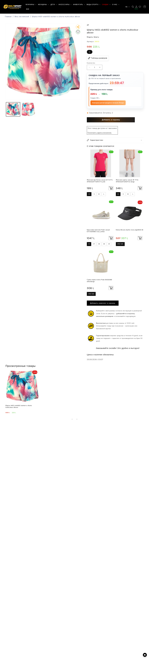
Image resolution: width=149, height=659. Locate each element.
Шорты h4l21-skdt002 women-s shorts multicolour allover (56, 16)
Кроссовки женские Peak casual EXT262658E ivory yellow (98, 230)
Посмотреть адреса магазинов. (99, 133)
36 (89, 244)
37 (94, 244)
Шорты (96, 37)
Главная (8, 16)
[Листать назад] (72, 419)
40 (109, 244)
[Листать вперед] (76, 419)
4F (88, 25)
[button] (30, 4)
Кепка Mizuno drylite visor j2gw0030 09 (129, 230)
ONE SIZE (120, 244)
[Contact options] (145, 655)
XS (89, 194)
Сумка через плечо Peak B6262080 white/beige (99, 280)
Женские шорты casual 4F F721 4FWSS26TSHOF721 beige (127, 181)
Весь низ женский (22, 16)
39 (104, 244)
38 (99, 244)
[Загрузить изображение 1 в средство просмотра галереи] (13, 109)
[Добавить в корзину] (110, 188)
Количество (91, 63)
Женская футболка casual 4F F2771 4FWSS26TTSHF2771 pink (100, 181)
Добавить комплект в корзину (102, 303)
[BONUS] (136, 7)
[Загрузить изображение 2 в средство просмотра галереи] (28, 109)
